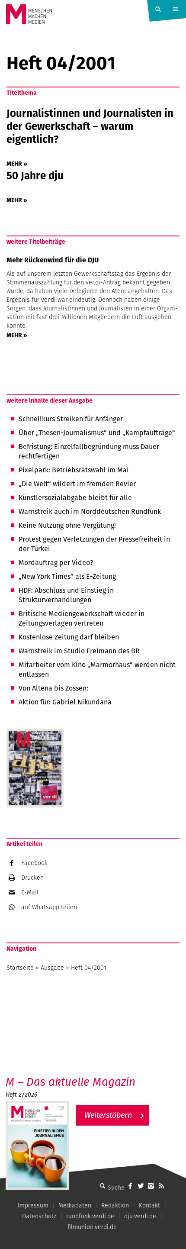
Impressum (33, 1205)
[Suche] (102, 1186)
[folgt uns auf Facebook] (130, 1186)
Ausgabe (52, 967)
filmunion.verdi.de (92, 1227)
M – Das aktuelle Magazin (70, 1082)
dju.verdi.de (140, 1216)
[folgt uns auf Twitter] (140, 1186)
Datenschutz (39, 1216)
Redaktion (115, 1205)
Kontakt (149, 1205)
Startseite (20, 967)
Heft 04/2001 (88, 967)
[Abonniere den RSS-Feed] (161, 1186)
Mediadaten (74, 1205)
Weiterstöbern (108, 1115)
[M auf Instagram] (151, 1186)
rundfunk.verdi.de (90, 1216)
